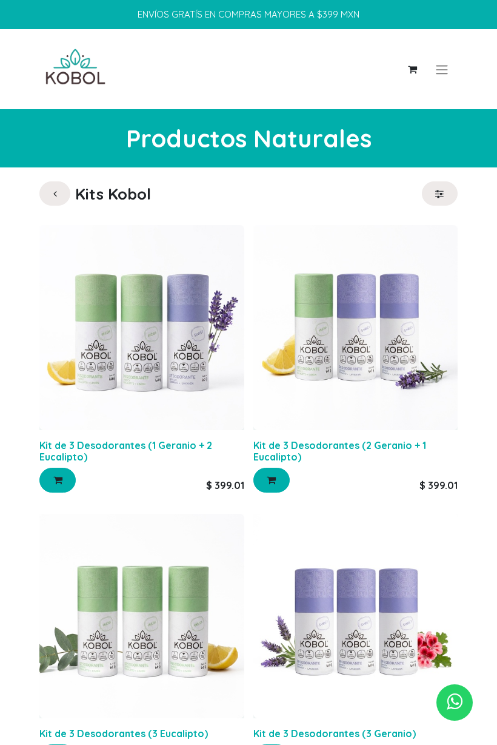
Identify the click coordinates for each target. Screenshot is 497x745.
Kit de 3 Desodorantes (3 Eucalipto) (123, 733)
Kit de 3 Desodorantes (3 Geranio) (334, 733)
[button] (57, 480)
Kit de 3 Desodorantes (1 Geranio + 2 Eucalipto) (125, 451)
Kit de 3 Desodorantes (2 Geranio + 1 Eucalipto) (339, 451)
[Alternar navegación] (442, 69)
